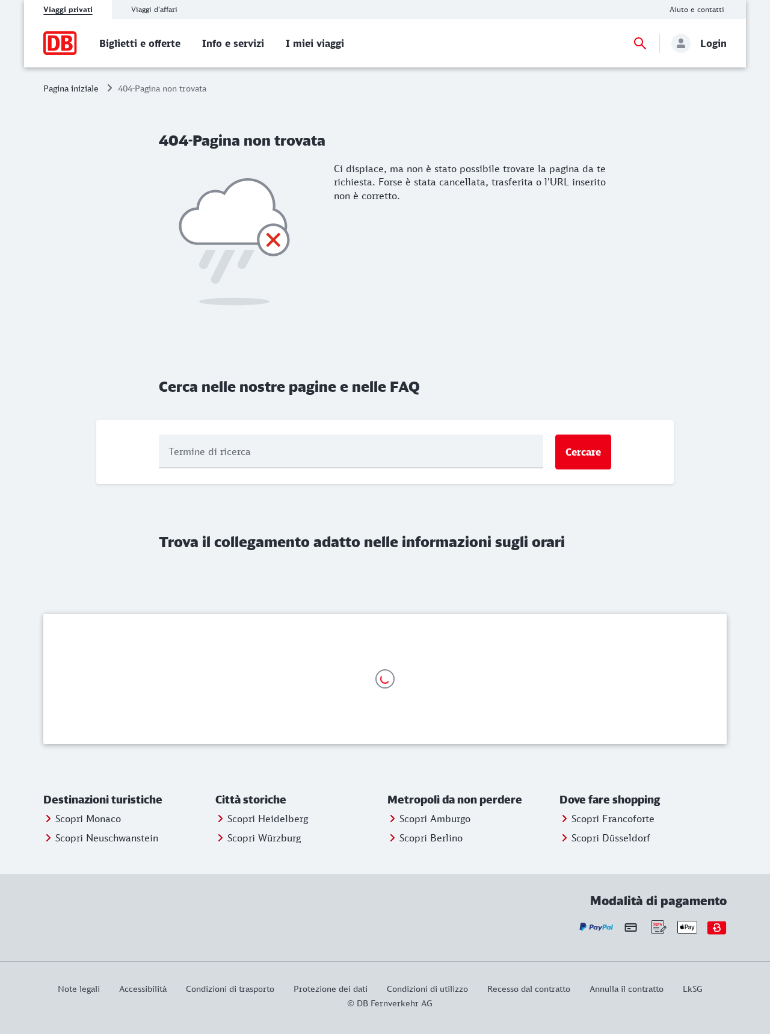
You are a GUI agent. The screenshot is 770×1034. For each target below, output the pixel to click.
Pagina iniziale (71, 88)
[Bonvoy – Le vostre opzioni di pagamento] (717, 927)
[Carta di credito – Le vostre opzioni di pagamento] (630, 927)
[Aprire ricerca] (640, 43)
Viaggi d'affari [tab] (154, 9)
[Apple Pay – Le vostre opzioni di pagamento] (687, 927)
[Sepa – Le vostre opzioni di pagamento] (658, 927)
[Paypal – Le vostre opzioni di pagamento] (596, 927)
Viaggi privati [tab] (68, 9)
